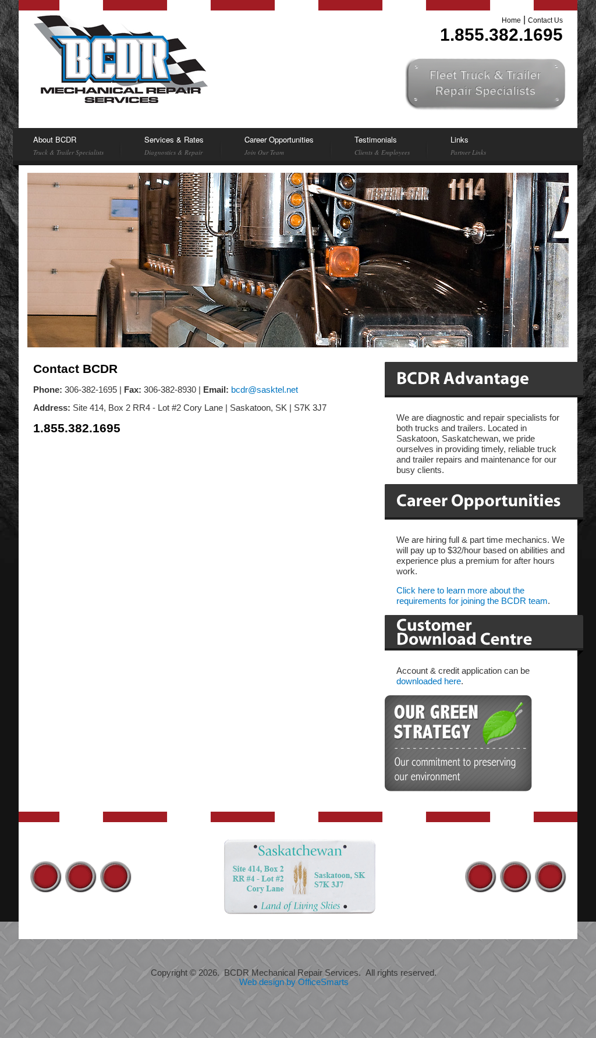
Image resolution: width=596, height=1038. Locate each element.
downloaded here (428, 681)
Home (511, 20)
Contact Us (545, 20)
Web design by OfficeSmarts (294, 982)
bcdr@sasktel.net (264, 389)
